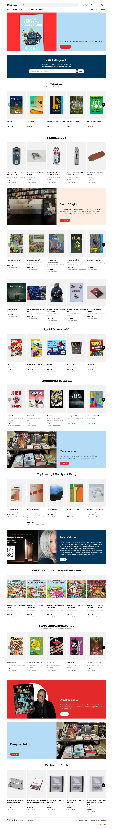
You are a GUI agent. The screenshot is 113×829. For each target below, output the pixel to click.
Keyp (63, 559)
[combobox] (49, 5)
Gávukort (103, 9)
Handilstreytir (83, 820)
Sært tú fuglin (68, 204)
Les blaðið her (65, 47)
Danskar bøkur (69, 699)
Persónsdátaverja (94, 820)
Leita (80, 71)
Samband (103, 820)
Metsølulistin (94, 9)
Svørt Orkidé (68, 537)
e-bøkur (15, 9)
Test (76, 820)
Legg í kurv (65, 220)
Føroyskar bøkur (20, 744)
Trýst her (64, 463)
